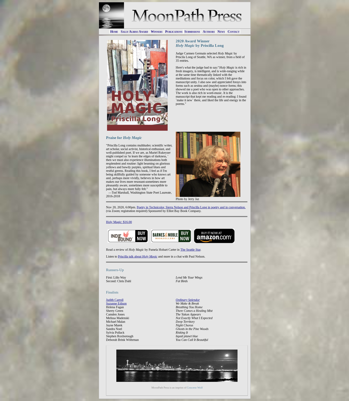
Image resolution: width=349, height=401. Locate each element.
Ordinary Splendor (188, 300)
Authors (209, 31)
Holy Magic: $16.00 (119, 222)
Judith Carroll (114, 300)
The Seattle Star (190, 249)
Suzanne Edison (116, 303)
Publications (173, 31)
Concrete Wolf (195, 387)
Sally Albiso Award (134, 31)
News (221, 31)
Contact (233, 31)
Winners (156, 31)
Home (114, 31)
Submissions (192, 31)
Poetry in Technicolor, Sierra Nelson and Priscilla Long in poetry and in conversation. (191, 207)
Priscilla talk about (137, 256)
